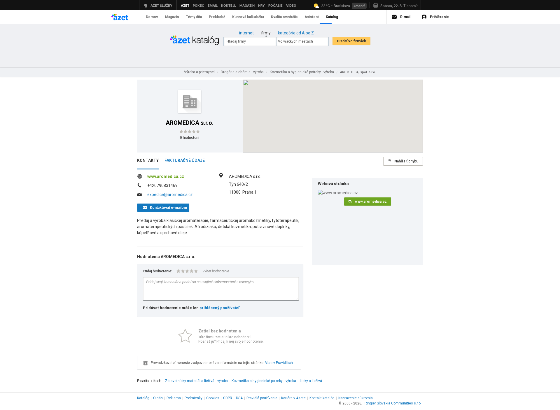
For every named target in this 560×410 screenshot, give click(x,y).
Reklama (174, 398)
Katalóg (143, 398)
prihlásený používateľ (219, 308)
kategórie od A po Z (296, 33)
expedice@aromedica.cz (170, 194)
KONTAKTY (148, 160)
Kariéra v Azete (293, 398)
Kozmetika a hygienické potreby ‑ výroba (264, 381)
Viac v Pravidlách (279, 363)
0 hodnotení (189, 138)
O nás (158, 398)
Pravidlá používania (261, 398)
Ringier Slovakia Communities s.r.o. (393, 403)
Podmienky (193, 398)
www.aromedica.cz (165, 176)
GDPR (227, 398)
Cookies (212, 398)
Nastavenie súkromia (355, 398)
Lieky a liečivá (311, 381)
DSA (239, 398)
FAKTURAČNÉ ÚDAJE (184, 160)
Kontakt (322, 398)
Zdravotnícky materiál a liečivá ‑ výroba (196, 381)
